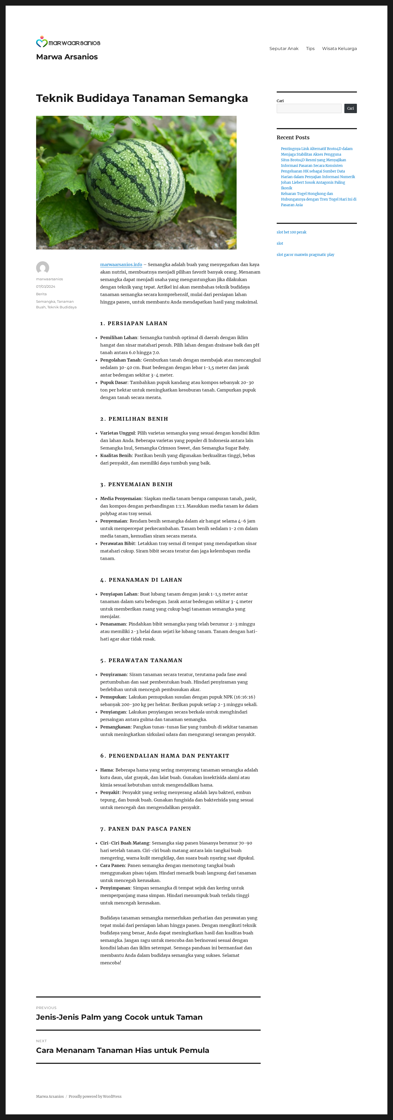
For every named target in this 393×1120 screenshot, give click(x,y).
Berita (41, 294)
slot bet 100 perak (291, 232)
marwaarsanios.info (121, 264)
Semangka (45, 301)
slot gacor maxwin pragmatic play (305, 254)
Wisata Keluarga (339, 48)
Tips (310, 48)
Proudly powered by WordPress (95, 1096)
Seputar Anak (284, 48)
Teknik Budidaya (62, 307)
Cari (280, 101)
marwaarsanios (49, 279)
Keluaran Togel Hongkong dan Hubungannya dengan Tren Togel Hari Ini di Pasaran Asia (318, 199)
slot (280, 243)
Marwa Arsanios (67, 56)
